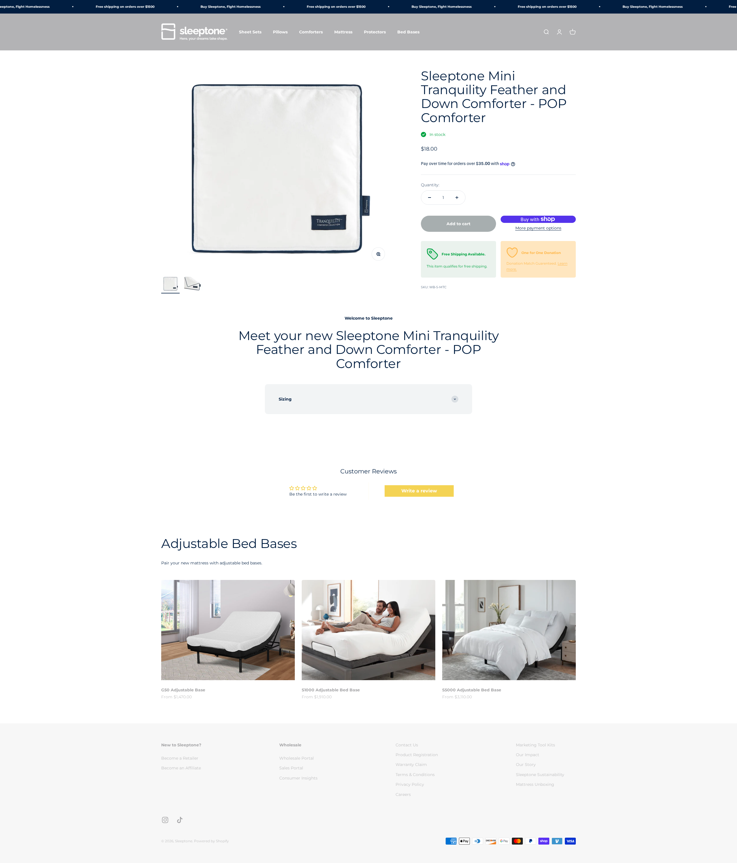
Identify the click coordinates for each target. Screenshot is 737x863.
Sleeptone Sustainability (540, 774)
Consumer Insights (298, 778)
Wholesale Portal (296, 758)
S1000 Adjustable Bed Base (331, 690)
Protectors (375, 31)
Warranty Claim (411, 764)
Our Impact (527, 754)
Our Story (526, 764)
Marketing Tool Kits (535, 745)
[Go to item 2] (193, 285)
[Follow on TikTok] (180, 820)
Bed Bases (408, 31)
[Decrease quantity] (429, 197)
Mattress (343, 31)
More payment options (538, 228)
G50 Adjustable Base (183, 690)
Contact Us (407, 745)
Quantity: (430, 184)
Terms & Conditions (415, 774)
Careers (403, 794)
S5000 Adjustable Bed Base (471, 690)
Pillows (280, 31)
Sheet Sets (250, 31)
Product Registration (417, 754)
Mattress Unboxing (535, 784)
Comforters (311, 31)
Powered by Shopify (211, 841)
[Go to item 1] (170, 284)
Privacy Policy (410, 784)
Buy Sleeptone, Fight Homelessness (214, 7)
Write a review (419, 491)
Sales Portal (291, 768)
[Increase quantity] (457, 197)
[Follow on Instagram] (165, 820)
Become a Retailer (179, 758)
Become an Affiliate (181, 768)
